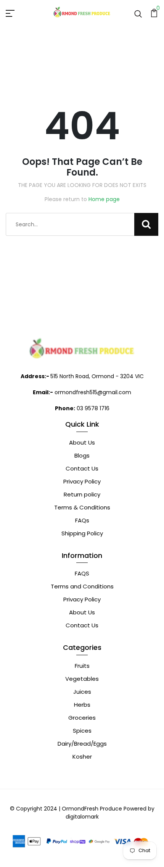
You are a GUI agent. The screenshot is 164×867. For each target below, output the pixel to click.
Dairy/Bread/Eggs (82, 744)
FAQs (82, 520)
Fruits (82, 666)
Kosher (82, 757)
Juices (82, 692)
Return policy (82, 494)
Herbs (82, 705)
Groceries (82, 718)
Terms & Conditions (82, 507)
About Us (82, 442)
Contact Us (82, 468)
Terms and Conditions (82, 586)
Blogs (82, 455)
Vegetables (82, 679)
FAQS (82, 573)
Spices (82, 731)
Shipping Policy (82, 533)
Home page (104, 199)
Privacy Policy (82, 481)
